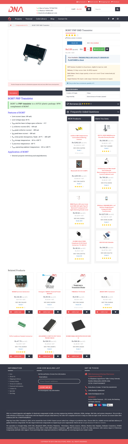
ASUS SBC (31, 426)
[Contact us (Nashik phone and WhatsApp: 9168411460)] (38, 11)
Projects (18, 19)
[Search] (117, 9)
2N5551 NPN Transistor (107, 292)
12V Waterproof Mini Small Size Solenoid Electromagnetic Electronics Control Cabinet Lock (106, 171)
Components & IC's (22, 25)
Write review (79, 153)
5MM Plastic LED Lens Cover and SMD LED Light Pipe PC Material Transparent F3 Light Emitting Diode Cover (79, 207)
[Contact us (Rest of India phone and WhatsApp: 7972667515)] (38, 8)
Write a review (71, 38)
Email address (43, 377)
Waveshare (65, 426)
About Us (12, 376)
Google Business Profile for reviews (94, 423)
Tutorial (29, 19)
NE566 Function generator (21, 292)
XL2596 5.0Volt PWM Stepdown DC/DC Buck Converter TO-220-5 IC (79, 243)
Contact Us (62, 19)
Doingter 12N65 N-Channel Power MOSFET (50, 292)
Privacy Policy (14, 381)
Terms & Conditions (16, 384)
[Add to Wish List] (107, 49)
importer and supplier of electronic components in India (35, 413)
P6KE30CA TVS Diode (78, 292)
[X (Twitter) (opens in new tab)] (113, 19)
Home (9, 18)
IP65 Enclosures (75, 428)
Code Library (41, 19)
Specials (12, 391)
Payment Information (16, 386)
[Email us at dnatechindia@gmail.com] (37, 13)
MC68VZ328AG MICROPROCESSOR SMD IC (78, 337)
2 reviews (79, 38)
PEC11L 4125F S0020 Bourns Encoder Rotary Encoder (106, 136)
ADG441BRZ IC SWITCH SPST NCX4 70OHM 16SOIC (50, 337)
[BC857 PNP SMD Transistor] (35, 54)
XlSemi (83, 426)
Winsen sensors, (75, 426)
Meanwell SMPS (41, 426)
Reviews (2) (75, 103)
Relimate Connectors (109, 426)
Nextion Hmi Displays (94, 426)
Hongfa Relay (22, 426)
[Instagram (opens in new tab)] (118, 19)
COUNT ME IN (45, 387)
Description (13, 93)
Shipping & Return (15, 379)
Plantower (56, 426)
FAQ (11, 374)
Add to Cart (99, 49)
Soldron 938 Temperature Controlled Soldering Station (79, 137)
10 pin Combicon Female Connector (20, 336)
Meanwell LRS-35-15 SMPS (79, 171)
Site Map (12, 393)
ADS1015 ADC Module (106, 242)
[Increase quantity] (91, 49)
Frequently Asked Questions (84, 111)
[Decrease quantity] (85, 49)
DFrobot (49, 426)
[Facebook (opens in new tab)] (109, 19)
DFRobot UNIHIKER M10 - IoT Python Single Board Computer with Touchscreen (106, 208)
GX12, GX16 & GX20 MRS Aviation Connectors (51, 428)
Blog (52, 19)
